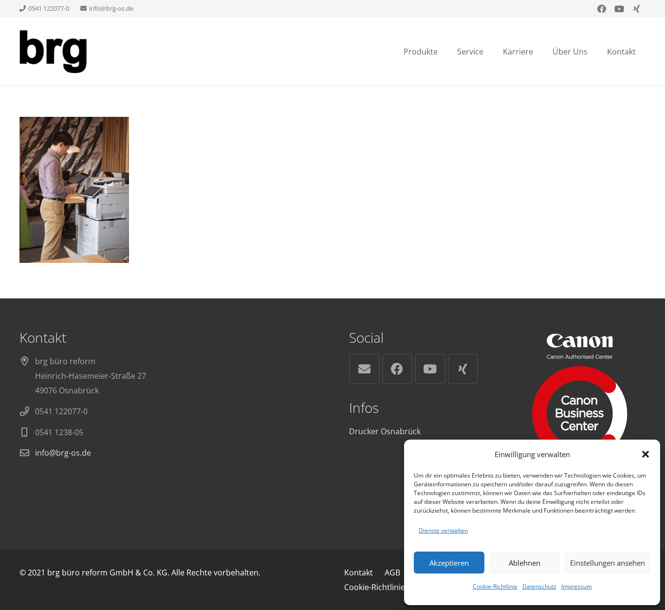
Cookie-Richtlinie (495, 586)
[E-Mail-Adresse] (364, 369)
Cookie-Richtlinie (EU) (383, 587)
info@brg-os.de (63, 452)
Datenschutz (539, 586)
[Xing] (637, 9)
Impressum (576, 586)
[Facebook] (601, 9)
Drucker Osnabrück (385, 431)
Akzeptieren (449, 563)
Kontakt (358, 572)
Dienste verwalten (443, 530)
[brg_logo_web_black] (53, 52)
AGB (392, 572)
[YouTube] (619, 9)
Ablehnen (524, 563)
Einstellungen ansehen (607, 563)
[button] (645, 454)
